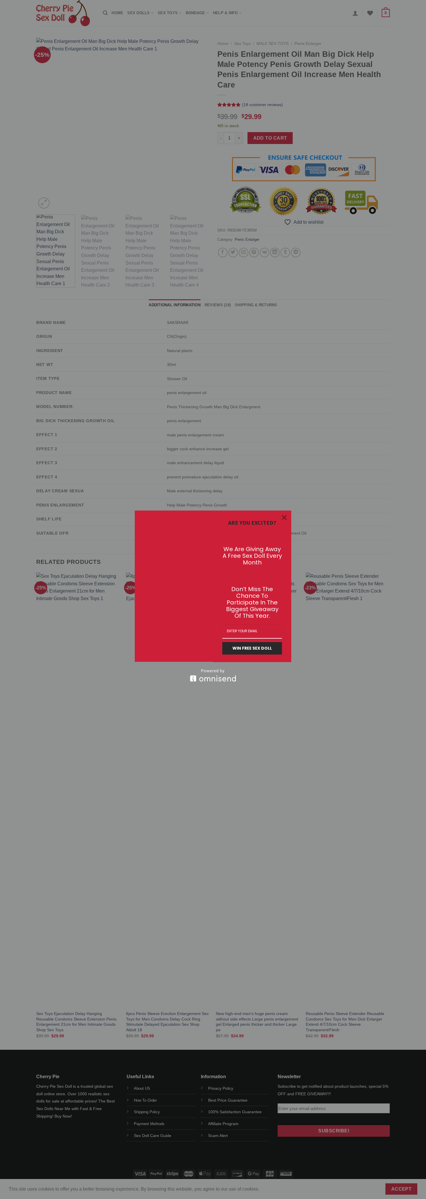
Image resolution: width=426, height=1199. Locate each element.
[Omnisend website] (213, 675)
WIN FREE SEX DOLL (252, 648)
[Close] (284, 517)
